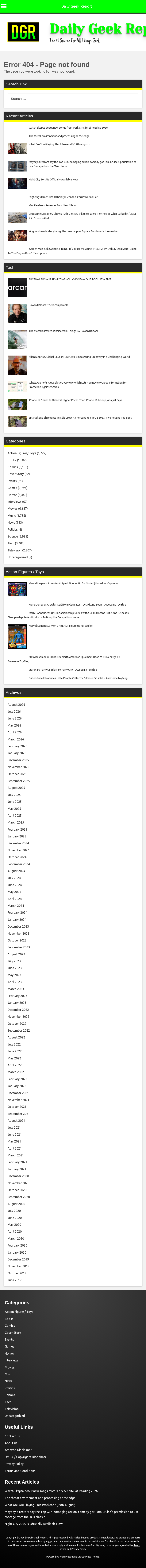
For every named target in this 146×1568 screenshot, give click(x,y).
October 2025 (17, 774)
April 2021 (15, 1148)
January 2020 (17, 1252)
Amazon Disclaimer (18, 1450)
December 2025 (18, 760)
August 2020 (16, 1204)
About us (11, 1443)
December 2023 (18, 926)
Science (13, 536)
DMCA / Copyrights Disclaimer (25, 1457)
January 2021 (17, 1169)
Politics (13, 529)
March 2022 (16, 1072)
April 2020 (15, 1231)
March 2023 (16, 989)
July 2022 (14, 1044)
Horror (12, 495)
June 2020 (15, 1217)
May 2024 (14, 891)
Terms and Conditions (20, 1471)
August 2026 (16, 704)
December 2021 (18, 1093)
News (11, 522)
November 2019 (18, 1266)
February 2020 (17, 1245)
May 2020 (14, 1224)
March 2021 (16, 1155)
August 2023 (16, 954)
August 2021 (16, 1120)
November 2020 (18, 1183)
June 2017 (15, 1280)
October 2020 (17, 1190)
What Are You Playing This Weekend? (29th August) (40, 1505)
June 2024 (15, 885)
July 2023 (14, 961)
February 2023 (17, 996)
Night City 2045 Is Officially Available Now (34, 1524)
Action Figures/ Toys (22, 453)
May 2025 (14, 808)
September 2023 (19, 947)
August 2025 (16, 787)
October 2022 (17, 1023)
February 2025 (17, 829)
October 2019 (17, 1273)
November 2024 (18, 850)
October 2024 (17, 857)
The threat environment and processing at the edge (40, 1498)
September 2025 (19, 781)
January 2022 (17, 1086)
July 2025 (14, 794)
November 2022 (18, 1016)
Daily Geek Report (76, 6)
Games (12, 488)
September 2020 (19, 1197)
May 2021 (14, 1141)
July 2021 (14, 1127)
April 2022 (15, 1065)
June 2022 (15, 1051)
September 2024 (19, 864)
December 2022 (18, 1009)
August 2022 (16, 1037)
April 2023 (15, 982)
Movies (12, 508)
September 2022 (19, 1030)
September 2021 (19, 1113)
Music (12, 515)
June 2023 (15, 968)
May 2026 (14, 725)
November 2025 (18, 767)
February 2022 (17, 1079)
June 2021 (15, 1134)
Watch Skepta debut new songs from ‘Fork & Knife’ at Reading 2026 (51, 1491)
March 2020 (16, 1238)
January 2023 (17, 1002)
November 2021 (18, 1100)
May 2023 (14, 975)
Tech (11, 543)
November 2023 (18, 933)
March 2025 (16, 822)
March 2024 (16, 905)
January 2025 (17, 836)
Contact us (12, 1436)
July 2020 (14, 1210)
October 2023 (17, 940)
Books (12, 460)
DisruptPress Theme (88, 1556)
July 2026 (14, 711)
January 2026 (17, 753)
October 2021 (17, 1106)
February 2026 (17, 746)
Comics (13, 467)
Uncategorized (18, 557)
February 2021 (17, 1162)
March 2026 (16, 739)
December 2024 (18, 843)
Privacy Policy (14, 1463)
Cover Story (16, 474)
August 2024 (16, 871)
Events (12, 481)
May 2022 (14, 1058)
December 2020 (18, 1176)
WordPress (65, 1556)
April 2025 (15, 815)
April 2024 (15, 899)
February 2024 (17, 912)
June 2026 (15, 718)
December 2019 (18, 1259)
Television (14, 550)
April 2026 (15, 732)
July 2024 (14, 878)
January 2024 (17, 919)
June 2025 (15, 801)
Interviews (14, 501)
